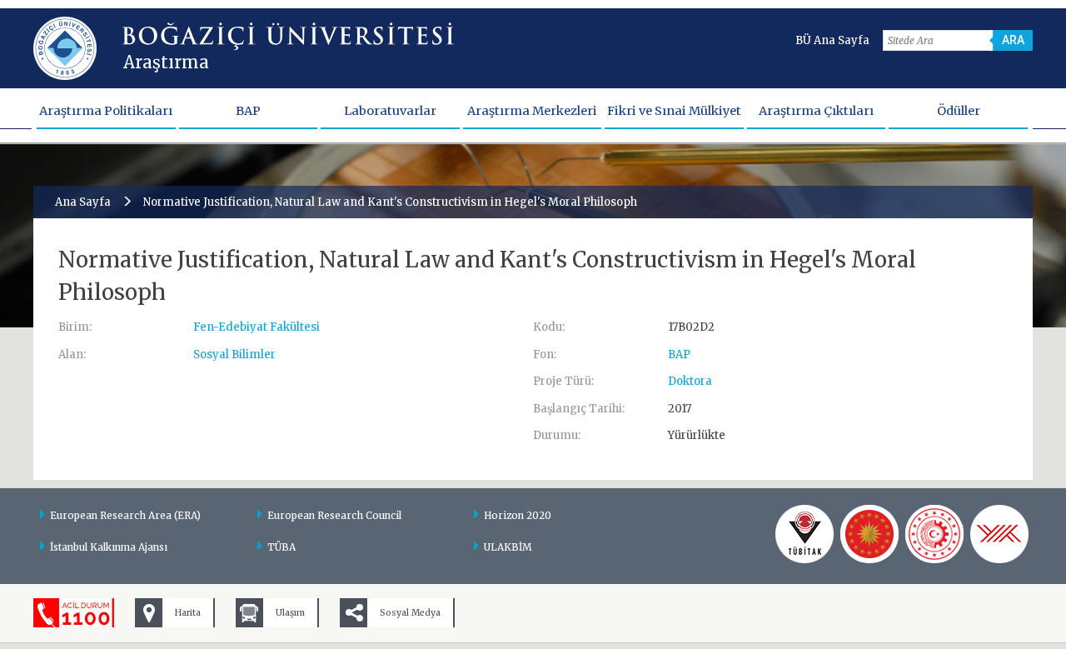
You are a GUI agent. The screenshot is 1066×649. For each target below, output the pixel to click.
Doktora (690, 381)
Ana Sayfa (83, 202)
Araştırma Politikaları (105, 110)
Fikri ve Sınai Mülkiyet (674, 110)
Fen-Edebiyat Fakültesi (256, 327)
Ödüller (958, 110)
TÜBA (281, 547)
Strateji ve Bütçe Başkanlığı (869, 534)
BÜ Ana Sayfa (832, 40)
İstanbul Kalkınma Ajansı (108, 547)
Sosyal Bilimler (234, 354)
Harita (188, 612)
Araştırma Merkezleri (532, 110)
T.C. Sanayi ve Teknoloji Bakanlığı (934, 534)
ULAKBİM (508, 547)
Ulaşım (290, 612)
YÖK (999, 534)
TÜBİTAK (804, 534)
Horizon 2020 (517, 515)
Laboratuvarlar (390, 110)
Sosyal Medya (410, 612)
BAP (248, 110)
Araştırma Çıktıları (816, 110)
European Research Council (334, 515)
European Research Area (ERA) (125, 515)
